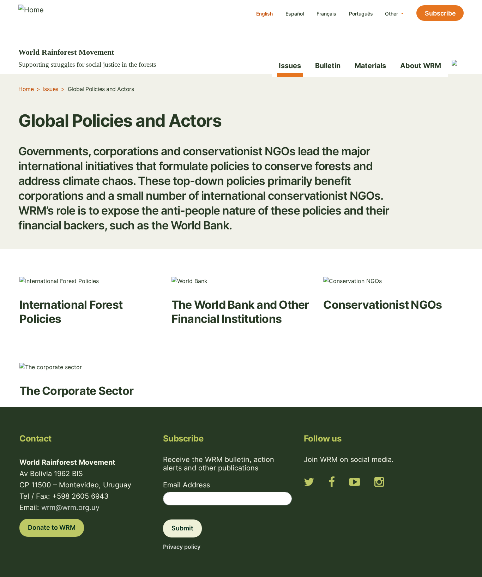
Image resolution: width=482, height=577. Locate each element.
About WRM (420, 65)
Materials (370, 65)
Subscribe (440, 13)
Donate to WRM (52, 527)
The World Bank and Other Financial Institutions (240, 312)
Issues (290, 65)
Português (361, 14)
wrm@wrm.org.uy (70, 507)
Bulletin (328, 65)
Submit (182, 528)
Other (392, 14)
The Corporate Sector (76, 391)
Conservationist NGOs (382, 305)
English (264, 14)
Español (294, 14)
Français (326, 14)
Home (26, 88)
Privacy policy (181, 546)
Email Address (186, 485)
